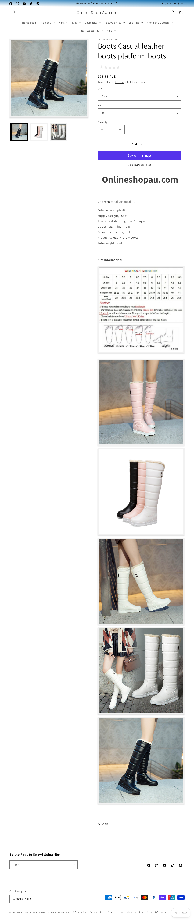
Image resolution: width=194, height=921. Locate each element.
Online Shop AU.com (27, 912)
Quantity (102, 122)
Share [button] (105, 824)
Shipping (119, 81)
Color (100, 88)
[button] (13, 12)
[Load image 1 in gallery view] (19, 132)
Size (100, 105)
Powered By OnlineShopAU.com (53, 912)
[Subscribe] (73, 864)
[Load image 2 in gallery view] (39, 132)
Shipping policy (135, 912)
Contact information (157, 912)
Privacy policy (97, 912)
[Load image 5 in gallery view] (58, 132)
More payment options (139, 164)
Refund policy (79, 912)
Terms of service (116, 912)
